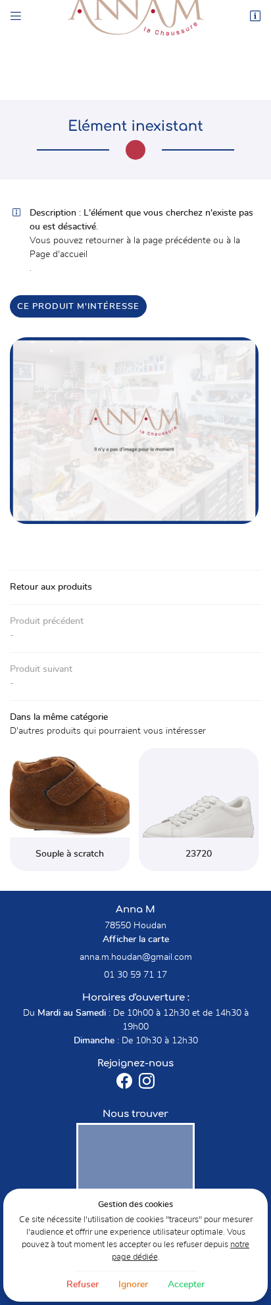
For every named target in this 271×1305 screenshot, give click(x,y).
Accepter (186, 1284)
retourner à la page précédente (148, 240)
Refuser (82, 1284)
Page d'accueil (58, 254)
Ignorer (133, 1284)
